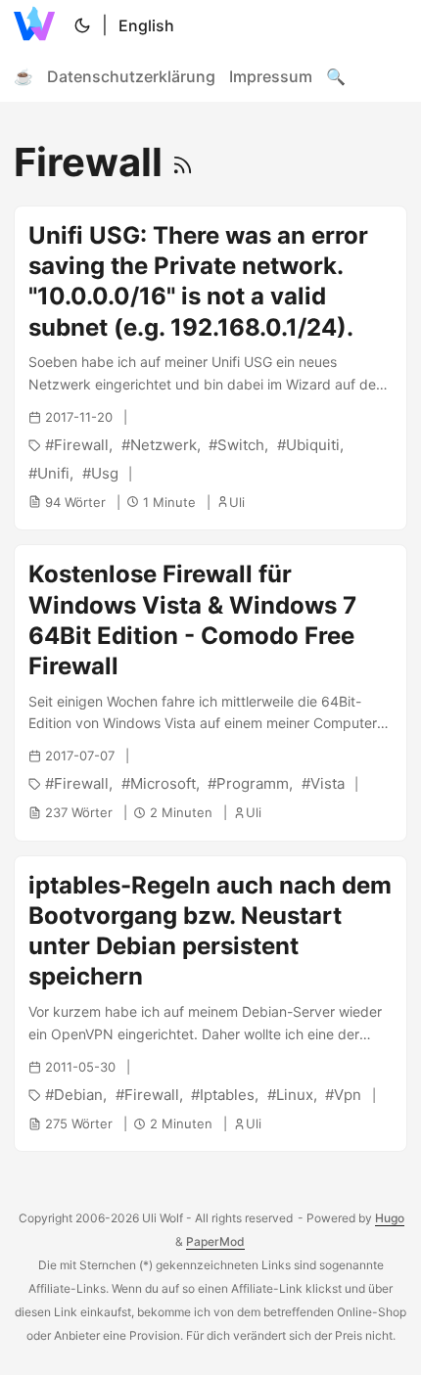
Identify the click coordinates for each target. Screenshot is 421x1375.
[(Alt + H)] (38, 25)
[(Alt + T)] (82, 25)
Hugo (389, 1218)
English (146, 25)
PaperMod (215, 1241)
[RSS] (182, 162)
